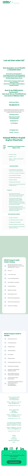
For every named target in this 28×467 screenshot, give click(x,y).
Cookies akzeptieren (14, 462)
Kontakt (14, 437)
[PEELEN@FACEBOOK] (17, 449)
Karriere (14, 435)
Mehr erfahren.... (14, 458)
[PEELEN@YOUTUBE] (6, 449)
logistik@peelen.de (15, 416)
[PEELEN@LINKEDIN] (22, 449)
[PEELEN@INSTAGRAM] (11, 449)
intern (14, 442)
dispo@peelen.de (14, 105)
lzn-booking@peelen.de (15, 428)
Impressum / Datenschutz (14, 440)
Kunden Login (14, 438)
